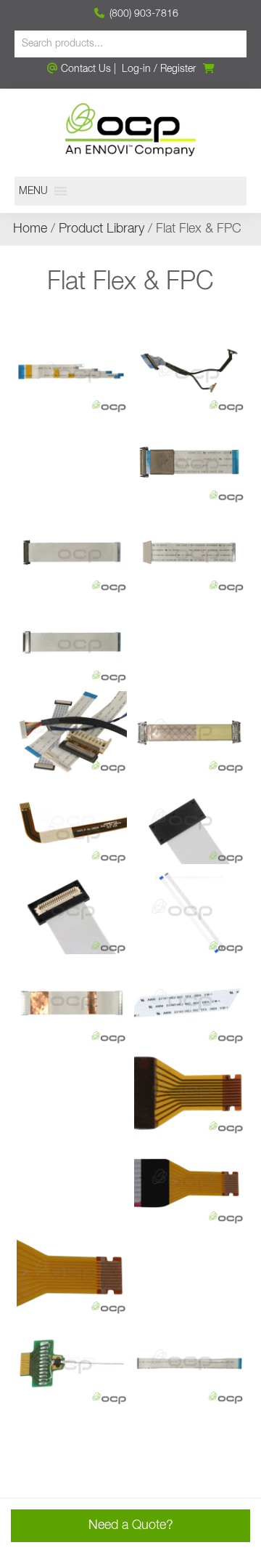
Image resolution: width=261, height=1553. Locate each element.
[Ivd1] (189, 642)
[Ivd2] (72, 642)
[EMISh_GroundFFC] (72, 1002)
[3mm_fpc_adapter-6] (189, 1093)
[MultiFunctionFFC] (72, 1453)
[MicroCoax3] (189, 372)
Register (178, 69)
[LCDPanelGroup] (72, 732)
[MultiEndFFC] (72, 372)
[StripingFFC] (189, 1363)
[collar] (72, 1093)
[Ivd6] (189, 462)
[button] (33, 191)
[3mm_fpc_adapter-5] (72, 1183)
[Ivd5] (72, 552)
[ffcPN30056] (72, 822)
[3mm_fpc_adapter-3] (72, 1273)
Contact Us (84, 69)
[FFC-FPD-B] (189, 822)
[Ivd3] (189, 552)
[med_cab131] (72, 462)
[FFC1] (189, 912)
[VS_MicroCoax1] (72, 1363)
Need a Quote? (130, 1525)
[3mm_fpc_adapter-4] (189, 1183)
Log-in (136, 69)
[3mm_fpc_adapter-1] (189, 1273)
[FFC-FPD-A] (72, 912)
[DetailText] (189, 1002)
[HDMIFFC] (189, 732)
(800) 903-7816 (142, 14)
